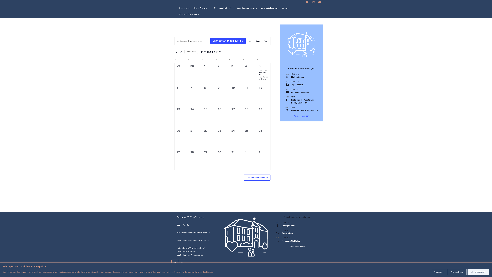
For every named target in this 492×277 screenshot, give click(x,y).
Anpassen (438, 272)
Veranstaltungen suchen (228, 41)
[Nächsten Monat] (181, 51)
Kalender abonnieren (256, 177)
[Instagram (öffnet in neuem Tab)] (313, 2)
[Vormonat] (176, 51)
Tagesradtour (297, 84)
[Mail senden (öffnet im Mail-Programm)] (318, 2)
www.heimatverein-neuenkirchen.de (193, 240)
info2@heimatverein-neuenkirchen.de (193, 232)
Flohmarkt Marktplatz (300, 92)
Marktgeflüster (297, 77)
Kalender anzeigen (301, 116)
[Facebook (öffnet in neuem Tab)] (307, 2)
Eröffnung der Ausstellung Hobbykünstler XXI (302, 101)
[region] (246, 270)
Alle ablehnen (457, 272)
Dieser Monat (191, 52)
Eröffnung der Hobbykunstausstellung (263, 75)
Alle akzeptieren (478, 272)
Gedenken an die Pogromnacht (304, 110)
